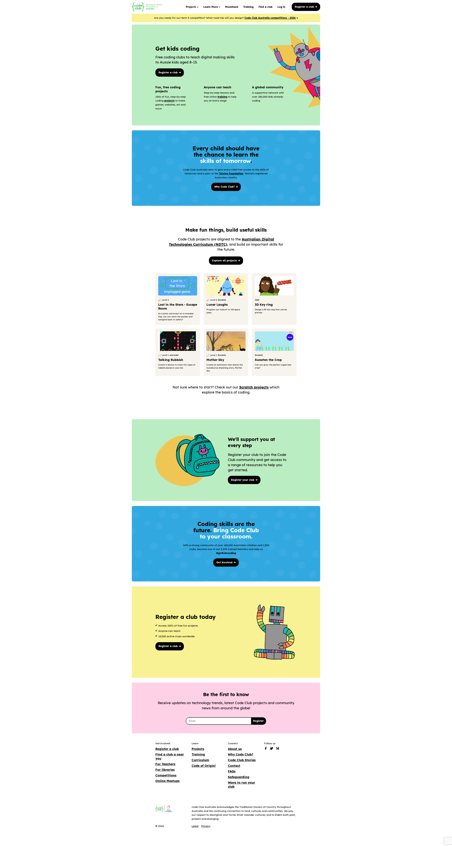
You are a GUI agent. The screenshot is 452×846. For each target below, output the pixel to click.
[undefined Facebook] (265, 749)
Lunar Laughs (217, 304)
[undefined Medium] (277, 749)
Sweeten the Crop (268, 360)
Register (258, 720)
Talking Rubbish (170, 360)
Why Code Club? (225, 186)
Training (248, 6)
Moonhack (231, 6)
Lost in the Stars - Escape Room (177, 306)
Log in (281, 6)
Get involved (224, 562)
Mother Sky (215, 360)
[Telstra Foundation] (168, 808)
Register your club (243, 479)
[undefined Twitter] (271, 749)
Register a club (305, 6)
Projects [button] (191, 6)
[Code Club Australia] (159, 809)
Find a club (265, 6)
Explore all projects (225, 260)
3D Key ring (264, 304)
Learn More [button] (211, 6)
